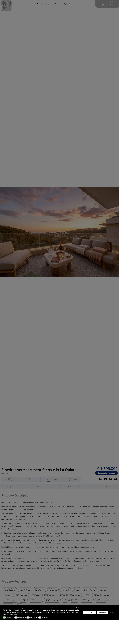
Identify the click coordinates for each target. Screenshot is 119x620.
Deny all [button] (112, 613)
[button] (4, 617)
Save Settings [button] (102, 613)
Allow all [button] (89, 613)
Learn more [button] (13, 615)
